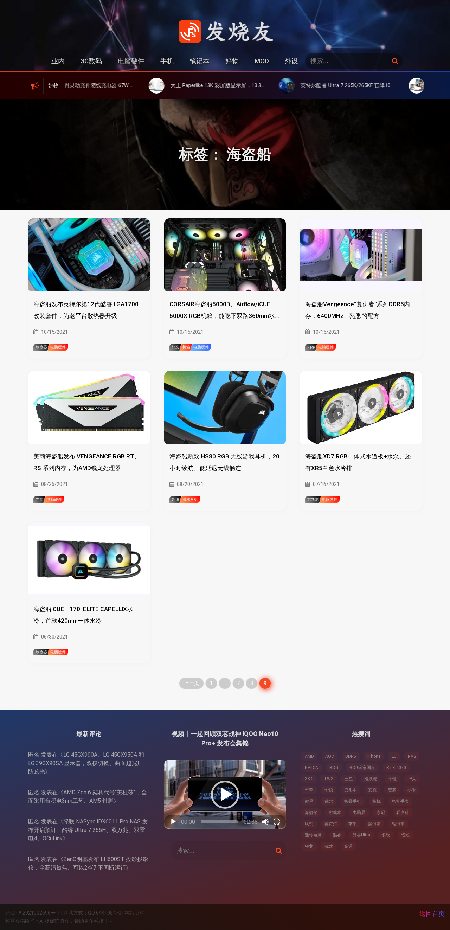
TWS (328, 778)
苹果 (352, 823)
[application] (225, 794)
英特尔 (330, 823)
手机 (167, 61)
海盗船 (311, 812)
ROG (333, 767)
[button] (225, 795)
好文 (175, 347)
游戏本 (335, 812)
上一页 (191, 683)
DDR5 (350, 756)
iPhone (373, 756)
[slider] (219, 821)
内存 (311, 347)
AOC (329, 756)
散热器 (41, 347)
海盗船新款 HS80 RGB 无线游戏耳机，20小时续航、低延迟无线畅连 (224, 462)
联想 (309, 823)
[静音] (265, 821)
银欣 (385, 835)
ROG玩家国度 (362, 767)
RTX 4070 (396, 767)
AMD (309, 756)
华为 (412, 778)
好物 (232, 61)
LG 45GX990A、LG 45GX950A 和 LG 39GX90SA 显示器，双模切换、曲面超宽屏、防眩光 (88, 763)
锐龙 (309, 846)
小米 (411, 790)
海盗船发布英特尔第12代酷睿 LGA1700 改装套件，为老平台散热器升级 (86, 310)
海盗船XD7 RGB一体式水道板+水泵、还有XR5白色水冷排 (358, 462)
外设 (291, 61)
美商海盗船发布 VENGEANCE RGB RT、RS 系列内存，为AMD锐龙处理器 (86, 462)
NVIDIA (311, 767)
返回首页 (432, 913)
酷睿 (337, 835)
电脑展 (359, 812)
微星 (309, 801)
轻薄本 (398, 823)
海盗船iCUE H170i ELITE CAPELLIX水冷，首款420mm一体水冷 (83, 614)
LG (394, 756)
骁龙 (328, 846)
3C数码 (91, 61)
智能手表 (400, 801)
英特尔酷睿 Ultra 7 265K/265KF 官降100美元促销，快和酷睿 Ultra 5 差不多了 (351, 85)
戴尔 (328, 801)
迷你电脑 (313, 835)
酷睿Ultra (361, 835)
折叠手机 (352, 801)
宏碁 (392, 790)
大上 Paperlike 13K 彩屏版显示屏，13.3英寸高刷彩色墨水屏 (200, 85)
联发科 (402, 812)
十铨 (392, 778)
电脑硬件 (131, 61)
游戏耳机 (190, 499)
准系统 (370, 778)
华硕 (328, 790)
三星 (349, 778)
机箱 (186, 347)
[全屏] (276, 821)
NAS (412, 756)
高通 (348, 846)
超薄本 (374, 823)
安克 (372, 790)
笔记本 (199, 61)
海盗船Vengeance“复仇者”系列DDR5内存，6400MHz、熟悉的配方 (357, 310)
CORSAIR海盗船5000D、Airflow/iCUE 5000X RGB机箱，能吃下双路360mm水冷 (222, 311)
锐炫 (405, 835)
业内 (58, 61)
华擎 (309, 790)
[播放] (173, 821)
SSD (309, 778)
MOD (262, 61)
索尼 (381, 812)
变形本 (350, 790)
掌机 (376, 801)
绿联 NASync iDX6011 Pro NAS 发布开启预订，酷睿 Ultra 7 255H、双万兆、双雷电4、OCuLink (88, 830)
